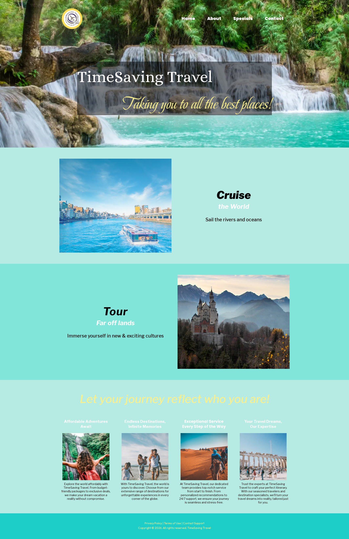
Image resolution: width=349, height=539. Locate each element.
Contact (274, 18)
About (214, 18)
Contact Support (193, 523)
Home (188, 18)
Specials (243, 18)
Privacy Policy (153, 523)
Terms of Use (172, 523)
